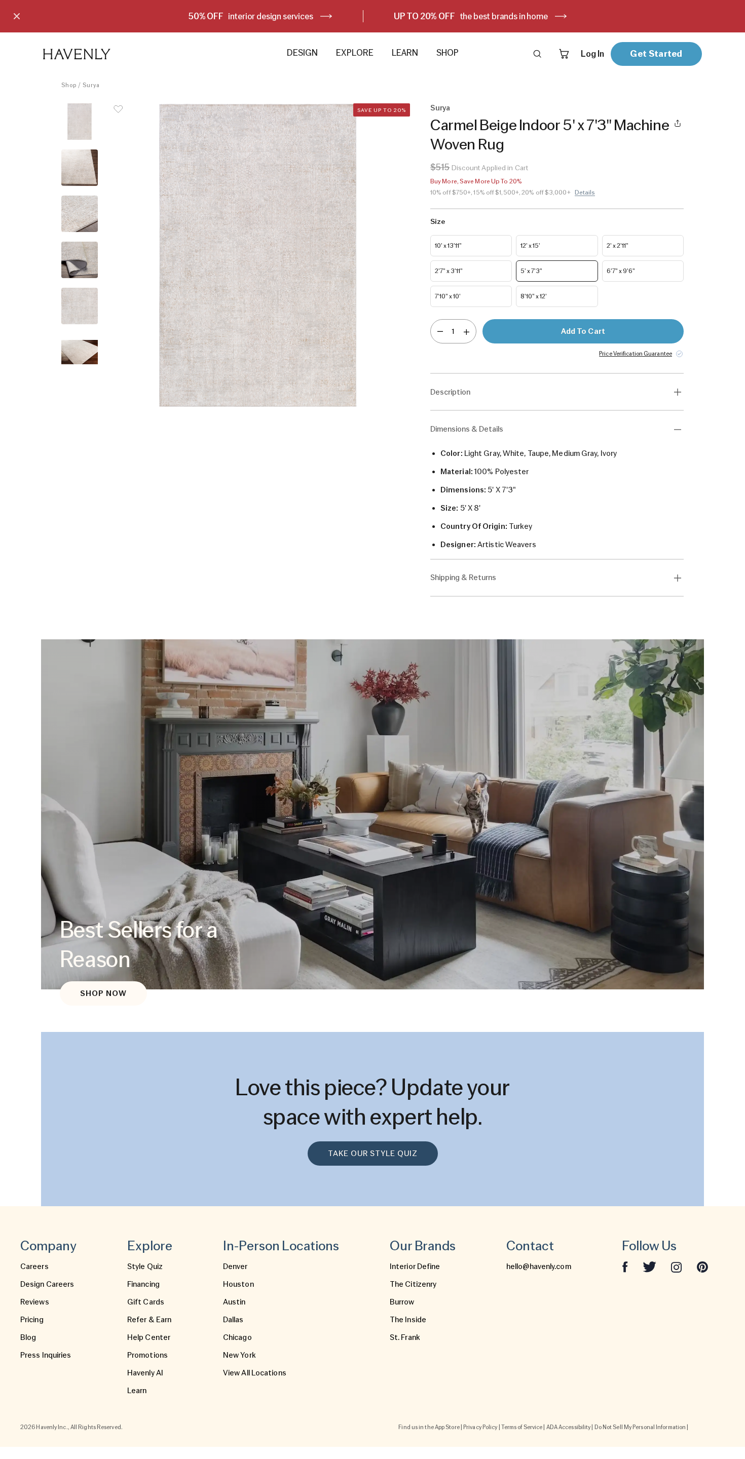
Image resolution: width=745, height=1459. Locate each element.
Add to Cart (583, 331)
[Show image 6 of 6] (79, 352)
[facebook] (625, 1266)
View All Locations (254, 1372)
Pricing (32, 1319)
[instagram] (676, 1266)
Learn (137, 1390)
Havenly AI (145, 1372)
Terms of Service (522, 1427)
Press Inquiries (45, 1355)
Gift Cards (145, 1302)
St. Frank (405, 1337)
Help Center (148, 1337)
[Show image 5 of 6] (79, 306)
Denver (235, 1266)
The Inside (408, 1319)
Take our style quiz (373, 1153)
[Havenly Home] (108, 54)
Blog (28, 1337)
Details (585, 192)
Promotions (147, 1355)
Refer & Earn (149, 1319)
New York (239, 1355)
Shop (69, 85)
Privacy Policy (480, 1427)
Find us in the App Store (428, 1427)
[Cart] (564, 54)
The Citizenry (413, 1284)
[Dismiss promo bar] (17, 16)
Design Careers (47, 1284)
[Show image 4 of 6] (79, 260)
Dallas (233, 1319)
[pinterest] (702, 1266)
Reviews (34, 1302)
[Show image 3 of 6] (79, 214)
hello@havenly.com (538, 1266)
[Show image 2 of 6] (79, 167)
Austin (234, 1302)
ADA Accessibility (568, 1427)
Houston (238, 1284)
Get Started (656, 53)
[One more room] (466, 331)
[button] (258, 255)
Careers (34, 1266)
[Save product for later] (118, 115)
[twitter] (649, 1266)
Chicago (237, 1337)
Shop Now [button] (103, 993)
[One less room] (440, 331)
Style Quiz (145, 1266)
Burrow (402, 1302)
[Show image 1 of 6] (79, 121)
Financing (143, 1284)
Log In (592, 54)
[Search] (537, 54)
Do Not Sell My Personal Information (640, 1427)
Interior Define (415, 1266)
